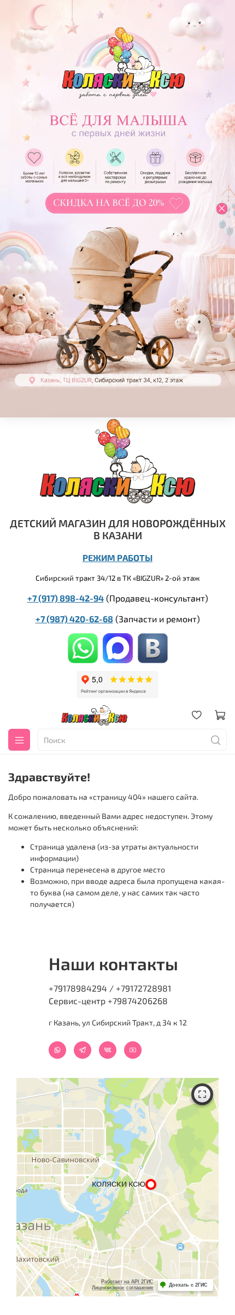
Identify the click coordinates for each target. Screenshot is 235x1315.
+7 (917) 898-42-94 (65, 598)
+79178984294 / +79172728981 (110, 988)
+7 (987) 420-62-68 (74, 619)
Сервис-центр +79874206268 (108, 1000)
